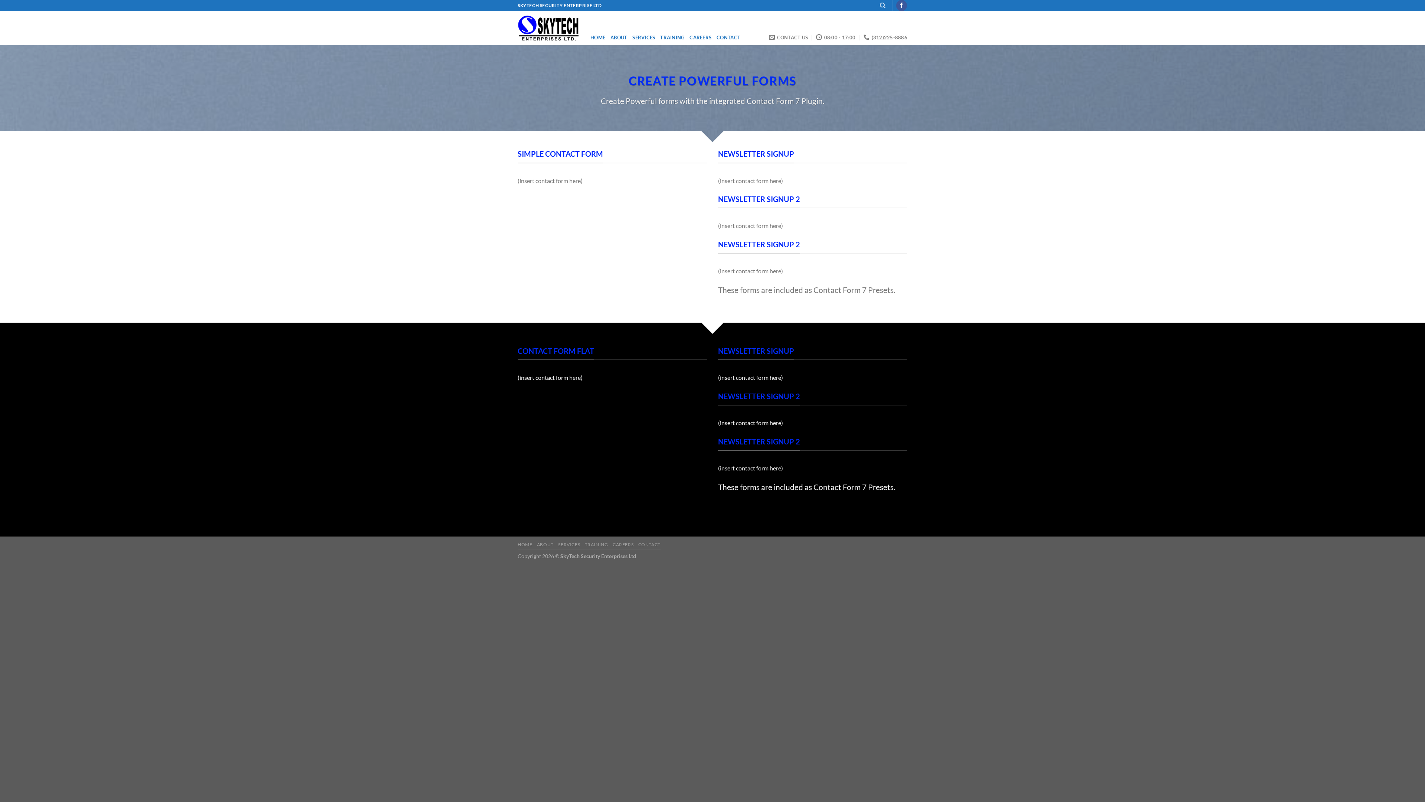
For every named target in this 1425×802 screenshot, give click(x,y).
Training (672, 37)
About (618, 37)
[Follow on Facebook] (901, 5)
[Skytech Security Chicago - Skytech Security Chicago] (548, 28)
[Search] (882, 5)
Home (597, 37)
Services (643, 37)
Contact (728, 37)
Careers (700, 37)
